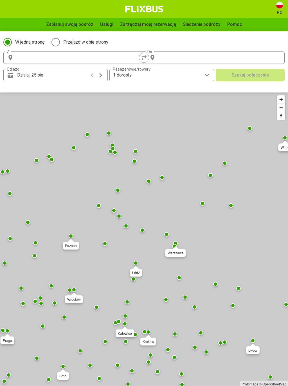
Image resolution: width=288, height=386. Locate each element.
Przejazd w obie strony (85, 42)
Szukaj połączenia (250, 75)
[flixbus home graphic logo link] (144, 9)
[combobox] (78, 57)
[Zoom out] (281, 108)
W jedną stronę (30, 42)
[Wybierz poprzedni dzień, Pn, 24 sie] (92, 75)
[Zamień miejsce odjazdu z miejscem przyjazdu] (144, 58)
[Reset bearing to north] (281, 116)
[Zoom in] (281, 99)
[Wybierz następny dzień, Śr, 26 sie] (100, 75)
